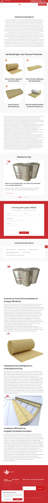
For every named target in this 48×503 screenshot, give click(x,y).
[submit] (41, 1)
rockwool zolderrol (33, 249)
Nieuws (9, 485)
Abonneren (40, 488)
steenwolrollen (22, 249)
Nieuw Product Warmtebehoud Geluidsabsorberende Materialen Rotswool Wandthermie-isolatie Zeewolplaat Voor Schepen (13, 106)
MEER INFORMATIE (13, 67)
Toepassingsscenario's (16, 482)
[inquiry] (46, 246)
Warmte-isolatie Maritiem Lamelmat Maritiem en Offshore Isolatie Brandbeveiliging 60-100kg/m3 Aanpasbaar (35, 106)
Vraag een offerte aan (42, 4)
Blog (5, 488)
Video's (9, 488)
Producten (6, 485)
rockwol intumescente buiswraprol (15, 255)
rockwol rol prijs (26, 252)
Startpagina (6, 483)
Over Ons (10, 483)
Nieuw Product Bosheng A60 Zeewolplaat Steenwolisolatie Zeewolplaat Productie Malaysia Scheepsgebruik (34, 80)
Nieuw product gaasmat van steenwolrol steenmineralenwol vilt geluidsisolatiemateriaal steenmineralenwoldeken (13, 80)
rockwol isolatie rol (11, 249)
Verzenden (24, 232)
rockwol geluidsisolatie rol (12, 252)
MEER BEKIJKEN (9, 193)
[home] (20, 4)
